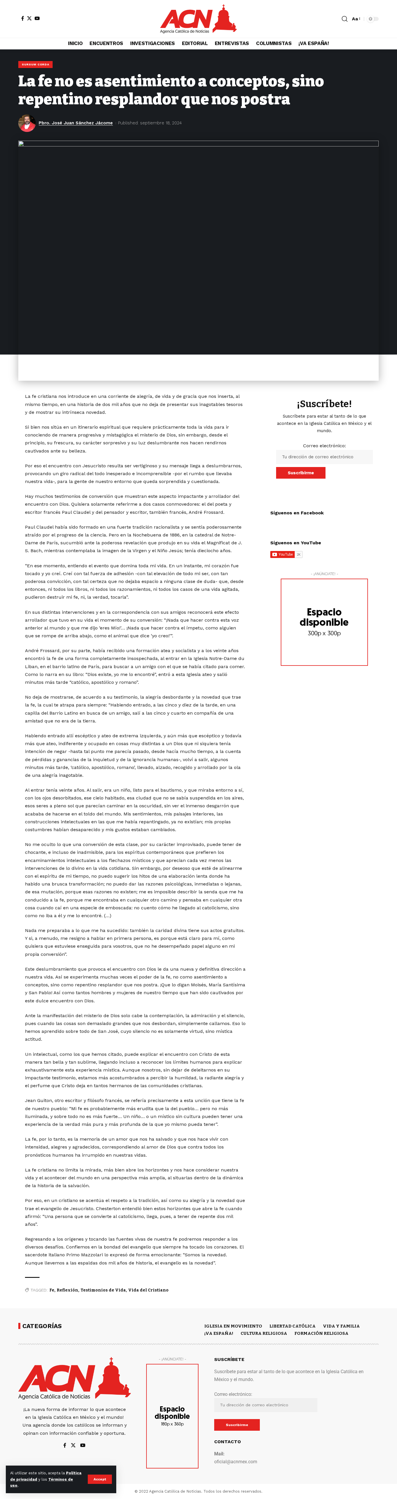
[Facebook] (23, 18)
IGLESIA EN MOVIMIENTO (233, 1326)
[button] (100, 1479)
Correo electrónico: (324, 445)
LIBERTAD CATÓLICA (292, 1326)
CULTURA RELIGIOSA (264, 1333)
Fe (51, 1290)
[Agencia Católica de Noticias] (198, 18)
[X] (29, 18)
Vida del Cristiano (148, 1290)
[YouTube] (37, 18)
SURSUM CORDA (35, 64)
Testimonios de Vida (103, 1290)
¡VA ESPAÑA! (218, 1333)
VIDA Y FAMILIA (341, 1326)
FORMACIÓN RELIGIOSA (321, 1333)
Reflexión (67, 1290)
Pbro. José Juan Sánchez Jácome (76, 123)
